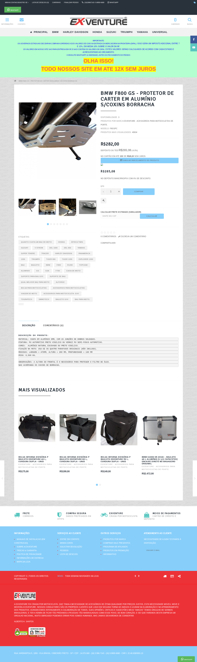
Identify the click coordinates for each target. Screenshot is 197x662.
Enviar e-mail (153, 550)
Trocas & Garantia (27, 550)
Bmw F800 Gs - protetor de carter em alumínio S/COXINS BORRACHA (48, 81)
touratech (26, 299)
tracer (45, 253)
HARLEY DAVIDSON (75, 32)
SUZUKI (111, 32)
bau (23, 265)
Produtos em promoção (116, 550)
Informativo (109, 554)
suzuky (24, 248)
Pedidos (64, 550)
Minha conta (66, 543)
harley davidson (63, 253)
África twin (77, 242)
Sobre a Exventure (27, 547)
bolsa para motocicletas (34, 288)
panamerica (84, 253)
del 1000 (53, 248)
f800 (59, 265)
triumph (36, 259)
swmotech (44, 299)
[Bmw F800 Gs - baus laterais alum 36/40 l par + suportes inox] (2, 479)
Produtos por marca (114, 539)
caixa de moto (73, 271)
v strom (39, 248)
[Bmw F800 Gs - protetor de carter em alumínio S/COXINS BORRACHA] (27, 207)
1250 (23, 259)
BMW (55, 32)
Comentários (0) (53, 325)
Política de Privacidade (29, 554)
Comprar (138, 191)
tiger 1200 (67, 259)
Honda (61, 242)
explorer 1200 (86, 259)
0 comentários (108, 236)
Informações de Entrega (30, 558)
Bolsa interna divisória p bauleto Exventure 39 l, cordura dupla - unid (116, 459)
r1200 (70, 265)
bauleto (35, 265)
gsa (47, 271)
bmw (48, 265)
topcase (83, 265)
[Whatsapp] (62, 10)
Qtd (102, 186)
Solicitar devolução (71, 547)
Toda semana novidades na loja (82, 576)
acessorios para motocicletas (69, 288)
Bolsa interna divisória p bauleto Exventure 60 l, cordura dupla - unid (75, 459)
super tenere (28, 253)
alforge (60, 282)
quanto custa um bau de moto (36, 242)
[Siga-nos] (179, 577)
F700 (58, 271)
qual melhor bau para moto (35, 282)
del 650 (67, 248)
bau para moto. (82, 299)
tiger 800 (51, 259)
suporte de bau (58, 276)
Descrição (28, 325)
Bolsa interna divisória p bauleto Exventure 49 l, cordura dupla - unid (33, 459)
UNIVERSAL (159, 32)
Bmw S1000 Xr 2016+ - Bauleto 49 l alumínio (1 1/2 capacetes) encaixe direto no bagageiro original (160, 460)
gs (37, 271)
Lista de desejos (69, 554)
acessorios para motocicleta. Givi (61, 293)
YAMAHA (142, 32)
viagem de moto (29, 293)
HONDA (97, 32)
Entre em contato (69, 539)
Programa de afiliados (115, 547)
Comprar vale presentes (116, 543)
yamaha (81, 248)
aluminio (25, 271)
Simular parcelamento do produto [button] (140, 160)
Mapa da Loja (23, 562)
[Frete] (164, 577)
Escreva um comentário (133, 236)
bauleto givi (62, 299)
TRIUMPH (127, 32)
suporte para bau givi (32, 276)
